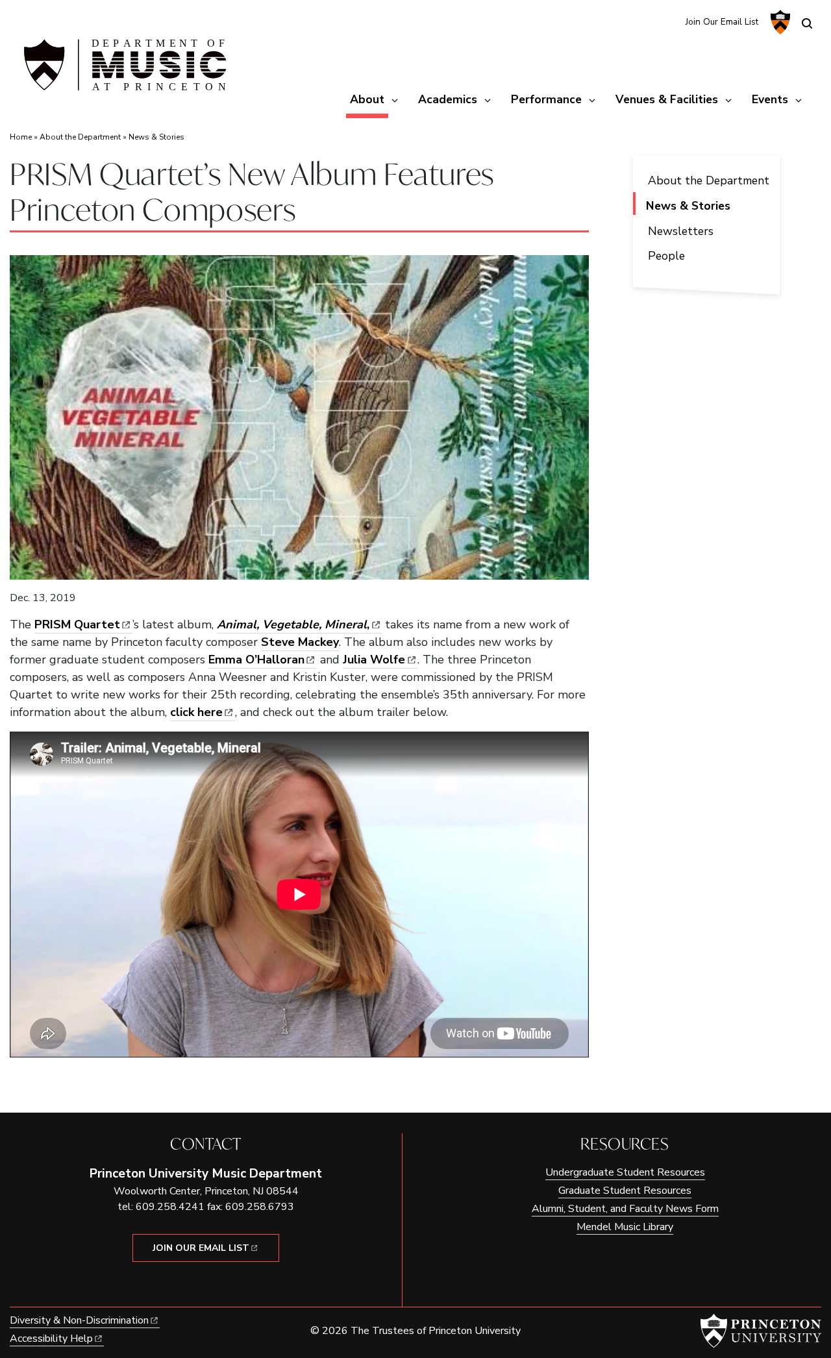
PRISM (77, 624)
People (666, 256)
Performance (546, 99)
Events (770, 99)
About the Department (80, 137)
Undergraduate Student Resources (625, 1172)
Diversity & (79, 1320)
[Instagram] (645, 21)
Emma (256, 659)
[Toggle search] (807, 23)
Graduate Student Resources (624, 1190)
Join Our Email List (722, 22)
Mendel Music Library (625, 1227)
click (196, 712)
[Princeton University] (779, 22)
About (369, 99)
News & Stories (156, 137)
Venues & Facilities (666, 99)
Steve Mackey (300, 642)
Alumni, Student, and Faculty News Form (625, 1209)
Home (21, 137)
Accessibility (51, 1338)
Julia (374, 659)
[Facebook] (667, 21)
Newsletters (680, 231)
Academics (447, 99)
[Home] (123, 70)
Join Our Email (201, 1248)
